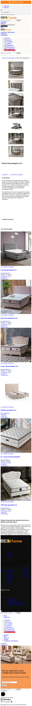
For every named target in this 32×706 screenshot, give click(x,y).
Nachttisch (25, 569)
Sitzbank (25, 573)
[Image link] (11, 542)
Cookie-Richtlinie (11, 599)
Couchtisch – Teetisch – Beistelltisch (10, 574)
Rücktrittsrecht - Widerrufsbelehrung (16, 603)
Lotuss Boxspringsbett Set (9, 366)
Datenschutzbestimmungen (14, 601)
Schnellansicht (4, 279)
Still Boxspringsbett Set (8, 410)
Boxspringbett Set (11, 58)
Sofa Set (25, 575)
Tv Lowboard (26, 576)
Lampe (9, 584)
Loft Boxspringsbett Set (8, 270)
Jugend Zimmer (9, 582)
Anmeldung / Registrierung (11, 640)
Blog (8, 557)
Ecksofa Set (10, 577)
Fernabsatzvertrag (11, 600)
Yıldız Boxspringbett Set (9, 505)
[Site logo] (9, 18)
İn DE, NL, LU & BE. (17, 2)
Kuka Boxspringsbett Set (9, 318)
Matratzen (25, 567)
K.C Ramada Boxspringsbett (10, 457)
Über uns (9, 554)
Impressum (10, 555)
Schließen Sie (4, 645)
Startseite (4, 58)
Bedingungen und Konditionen (15, 604)
